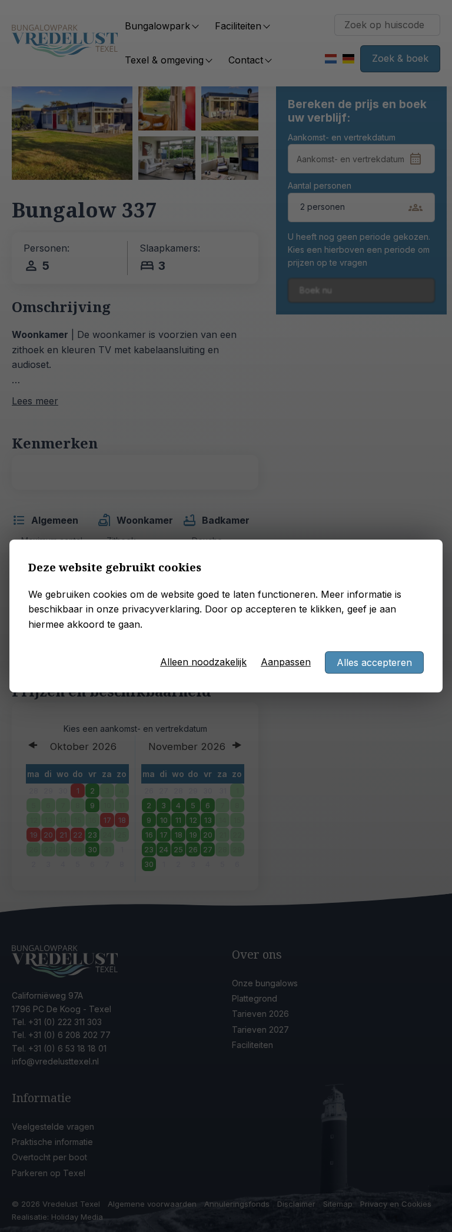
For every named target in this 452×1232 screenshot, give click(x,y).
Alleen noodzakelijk (203, 662)
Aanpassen (286, 662)
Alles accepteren (374, 662)
